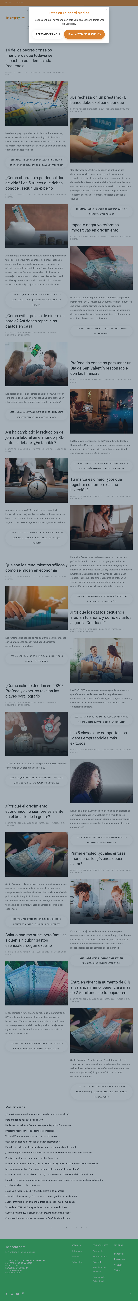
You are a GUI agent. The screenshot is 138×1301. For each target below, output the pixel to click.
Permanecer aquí (48, 34)
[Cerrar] (106, 9)
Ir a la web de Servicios (84, 34)
